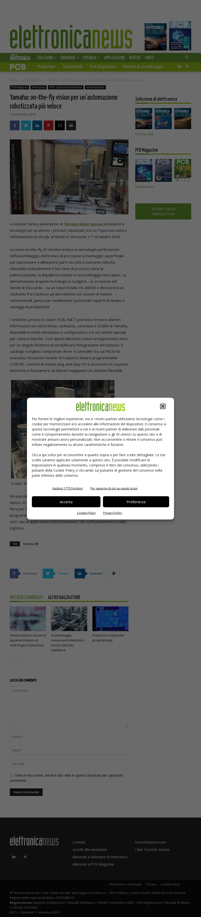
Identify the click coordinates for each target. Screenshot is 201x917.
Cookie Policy (86, 513)
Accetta (66, 501)
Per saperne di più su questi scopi (114, 488)
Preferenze (136, 501)
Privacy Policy (112, 513)
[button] (162, 406)
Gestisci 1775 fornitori (67, 488)
